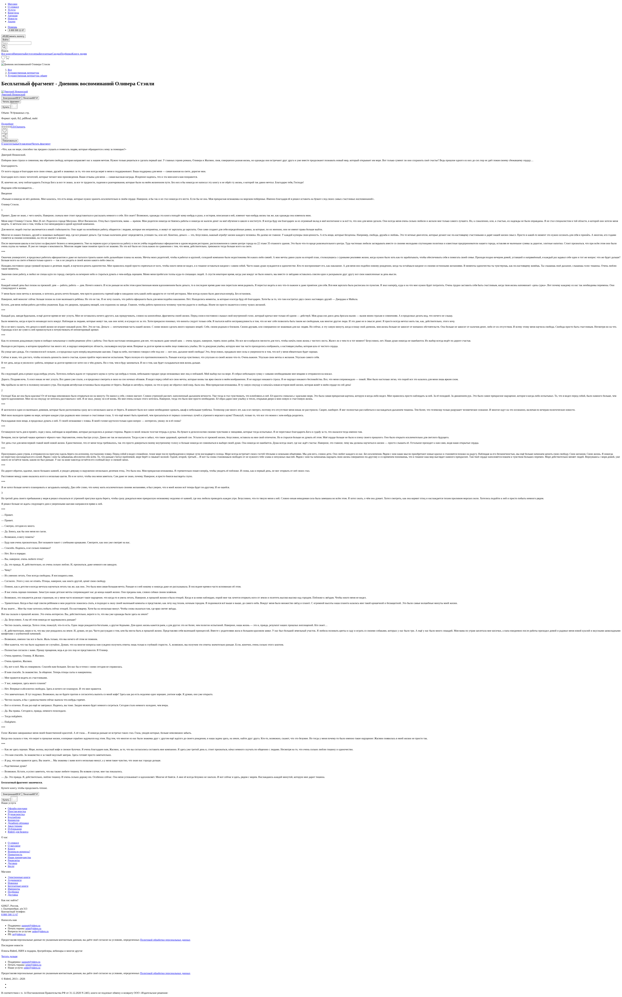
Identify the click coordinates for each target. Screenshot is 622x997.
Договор (12, 863)
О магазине (14, 845)
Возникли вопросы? (19, 851)
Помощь (12, 27)
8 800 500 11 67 (9, 914)
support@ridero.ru (31, 925)
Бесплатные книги (18, 886)
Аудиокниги (15, 880)
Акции (11, 21)
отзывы (14, 143)
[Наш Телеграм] (9, 987)
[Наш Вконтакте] (9, 984)
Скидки (56, 53)
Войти (5, 39)
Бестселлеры (32, 53)
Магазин (12, 4)
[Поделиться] (4, 136)
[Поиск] (4, 47)
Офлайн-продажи (17, 808)
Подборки (66, 53)
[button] (311, 46)
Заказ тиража (15, 826)
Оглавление (25, 143)
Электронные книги (19, 877)
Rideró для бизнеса (18, 831)
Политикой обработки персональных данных (165, 939)
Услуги (12, 9)
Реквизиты (14, 860)
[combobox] (311, 43)
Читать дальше (9, 956)
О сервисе (13, 7)
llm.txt (11, 866)
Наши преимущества (19, 857)
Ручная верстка (16, 814)
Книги (11, 848)
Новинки (13, 883)
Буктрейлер (14, 817)
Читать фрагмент (11, 101)
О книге (5, 143)
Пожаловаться (10, 140)
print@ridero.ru (33, 928)
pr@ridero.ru (19, 934)
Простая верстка (17, 811)
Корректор (13, 820)
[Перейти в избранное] (3, 58)
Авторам (12, 15)
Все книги (7, 53)
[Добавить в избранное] (4, 130)
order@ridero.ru (40, 931)
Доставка (13, 894)
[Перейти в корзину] (7, 58)
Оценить (20, 126)
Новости (12, 18)
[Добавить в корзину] (14, 106)
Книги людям (79, 53)
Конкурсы (13, 12)
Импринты (19, 53)
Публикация (15, 829)
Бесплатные (45, 53)
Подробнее (7, 123)
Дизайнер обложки (18, 823)
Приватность (15, 854)
